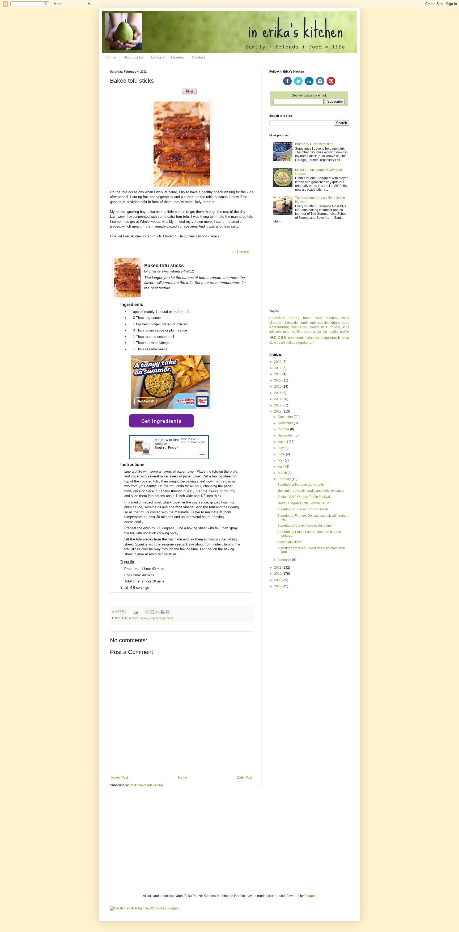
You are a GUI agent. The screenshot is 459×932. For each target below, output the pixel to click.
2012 (278, 411)
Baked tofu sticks (289, 542)
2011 (278, 567)
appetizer (277, 318)
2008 (278, 586)
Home (111, 57)
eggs (345, 323)
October (284, 429)
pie (324, 332)
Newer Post (119, 777)
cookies (323, 323)
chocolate (291, 323)
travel (281, 343)
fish (305, 327)
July (281, 448)
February (285, 479)
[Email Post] (135, 611)
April (281, 466)
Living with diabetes (167, 57)
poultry (333, 332)
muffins (297, 332)
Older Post (244, 777)
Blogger (310, 896)
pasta (317, 332)
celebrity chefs (337, 318)
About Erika (133, 57)
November (286, 423)
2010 (278, 574)
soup (345, 338)
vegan (154, 618)
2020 (278, 362)
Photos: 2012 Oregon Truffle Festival (303, 497)
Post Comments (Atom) (146, 785)
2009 (278, 580)
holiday (335, 327)
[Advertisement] (309, 267)
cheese (275, 322)
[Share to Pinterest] (167, 611)
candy (319, 318)
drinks (335, 323)
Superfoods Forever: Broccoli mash (302, 509)
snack (144, 618)
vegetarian (166, 618)
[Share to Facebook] (162, 611)
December (286, 417)
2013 (278, 405)
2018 (278, 374)
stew (272, 343)
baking (294, 318)
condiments (308, 323)
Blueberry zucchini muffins (314, 144)
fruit (324, 327)
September (286, 435)
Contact (198, 57)
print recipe (240, 251)
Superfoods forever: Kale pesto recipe (304, 525)
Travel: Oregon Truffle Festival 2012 (303, 503)
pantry (308, 331)
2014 (278, 399)
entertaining (279, 327)
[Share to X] (157, 611)
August (283, 442)
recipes (134, 618)
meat (286, 332)
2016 (278, 386)
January (284, 560)
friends (314, 327)
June (282, 454)
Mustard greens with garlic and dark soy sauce (310, 491)
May (281, 460)
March (283, 473)
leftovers (275, 332)
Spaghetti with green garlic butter (301, 484)
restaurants (296, 338)
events (296, 327)
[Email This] (147, 611)
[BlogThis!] (152, 611)
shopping (322, 338)
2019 (278, 368)
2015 (278, 393)
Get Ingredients (161, 420)
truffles (290, 343)
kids (125, 618)
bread (307, 318)
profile (344, 332)
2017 (278, 380)
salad (310, 338)
